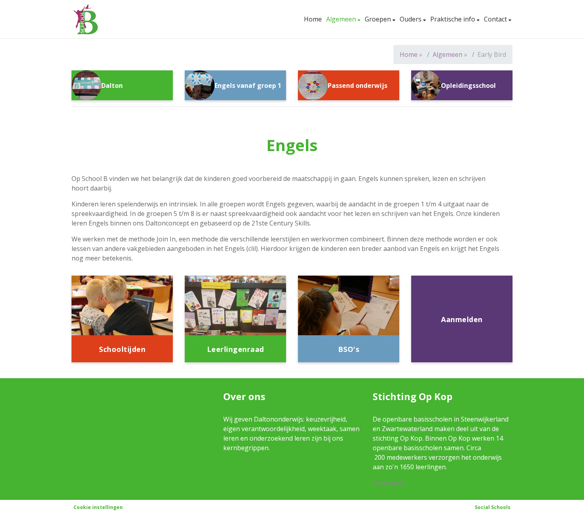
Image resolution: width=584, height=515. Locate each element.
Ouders (411, 19)
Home (313, 19)
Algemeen (342, 19)
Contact (496, 19)
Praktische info (453, 19)
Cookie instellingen (98, 507)
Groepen (379, 19)
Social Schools (493, 507)
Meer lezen (389, 482)
